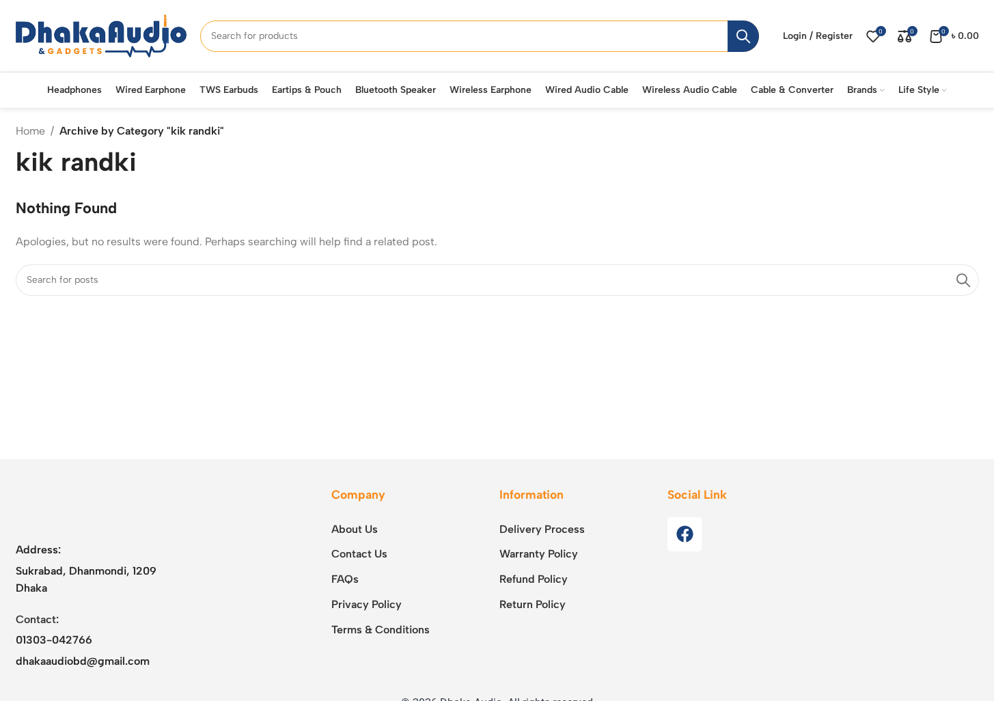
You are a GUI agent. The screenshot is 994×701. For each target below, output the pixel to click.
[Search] (743, 36)
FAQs (345, 579)
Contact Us (359, 553)
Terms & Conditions (380, 629)
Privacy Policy (366, 604)
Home (30, 130)
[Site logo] (101, 35)
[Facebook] (684, 534)
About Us (354, 529)
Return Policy (532, 604)
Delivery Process (542, 529)
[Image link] (101, 505)
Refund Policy (533, 579)
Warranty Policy (538, 553)
